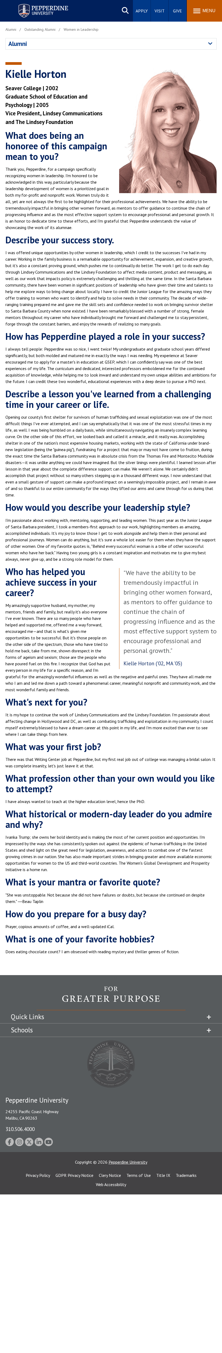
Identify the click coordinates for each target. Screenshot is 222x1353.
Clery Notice (110, 1175)
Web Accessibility (111, 1184)
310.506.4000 (20, 1129)
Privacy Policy (38, 1175)
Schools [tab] (22, 1030)
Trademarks (186, 1175)
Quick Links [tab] (27, 1016)
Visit (160, 11)
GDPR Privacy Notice (74, 1175)
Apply (142, 11)
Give (177, 11)
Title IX (163, 1175)
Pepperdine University (36, 5)
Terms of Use (138, 1175)
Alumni (17, 44)
